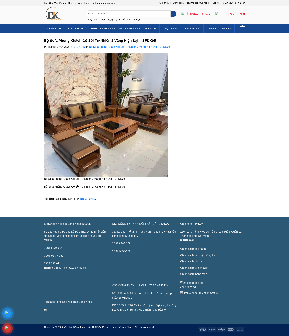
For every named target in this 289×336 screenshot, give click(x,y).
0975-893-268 (122, 251)
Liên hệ (215, 3)
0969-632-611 (52, 263)
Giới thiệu (164, 3)
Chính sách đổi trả (191, 261)
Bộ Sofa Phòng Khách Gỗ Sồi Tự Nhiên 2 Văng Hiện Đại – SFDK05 (129, 46)
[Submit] (173, 14)
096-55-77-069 (54, 255)
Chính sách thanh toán (193, 274)
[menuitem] (54, 28)
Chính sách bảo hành (193, 248)
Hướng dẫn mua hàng (198, 3)
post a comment (87, 199)
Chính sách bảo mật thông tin (197, 255)
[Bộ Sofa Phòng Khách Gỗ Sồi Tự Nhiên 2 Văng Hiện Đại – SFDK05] (106, 114)
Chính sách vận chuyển (194, 267)
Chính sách (178, 3)
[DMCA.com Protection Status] (199, 292)
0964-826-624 (54, 247)
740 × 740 (80, 46)
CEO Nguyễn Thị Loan (234, 3)
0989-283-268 (122, 243)
